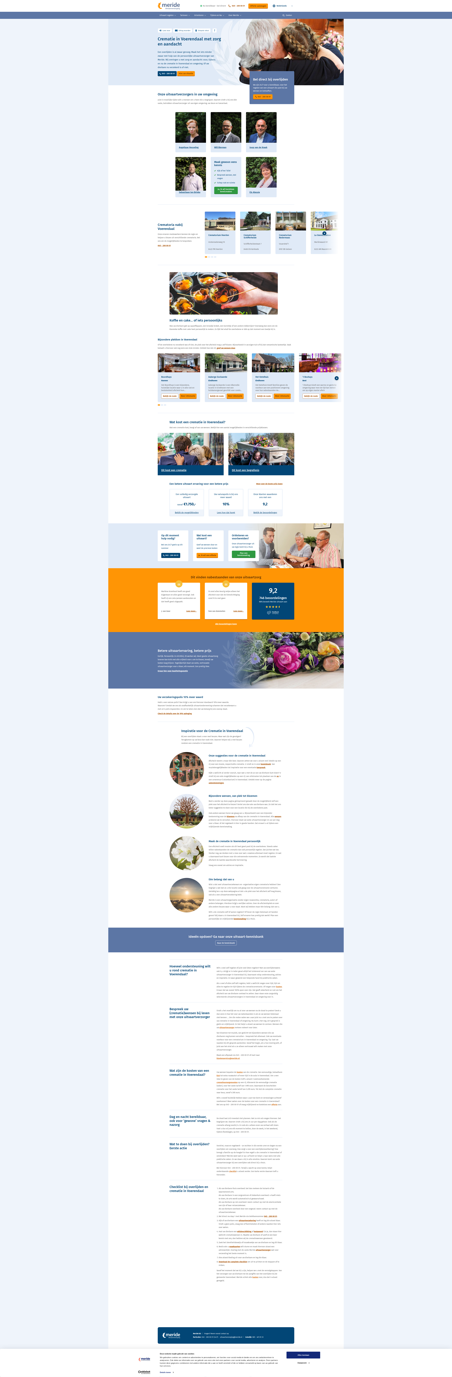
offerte (274, 1104)
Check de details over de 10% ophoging (175, 714)
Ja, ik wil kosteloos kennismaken (226, 190)
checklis (232, 1171)
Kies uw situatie (186, 73)
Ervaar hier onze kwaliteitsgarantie (173, 671)
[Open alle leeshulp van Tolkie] (214, 30)
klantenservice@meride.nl (228, 1058)
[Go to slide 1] (206, 257)
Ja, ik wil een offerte (207, 555)
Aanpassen (302, 1363)
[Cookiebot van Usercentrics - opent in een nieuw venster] (144, 1372)
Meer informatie (188, 396)
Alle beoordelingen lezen (226, 624)
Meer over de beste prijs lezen (269, 484)
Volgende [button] (324, 233)
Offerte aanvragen (258, 6)
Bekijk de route (170, 396)
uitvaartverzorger (226, 1027)
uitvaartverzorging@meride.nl (231, 1337)
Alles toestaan (303, 1355)
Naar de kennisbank (226, 943)
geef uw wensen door (226, 348)
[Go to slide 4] (215, 257)
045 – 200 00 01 (242, 1055)
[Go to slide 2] (209, 257)
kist (218, 1075)
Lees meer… (191, 611)
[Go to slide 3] (212, 257)
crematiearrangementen (227, 1082)
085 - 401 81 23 (257, 1337)
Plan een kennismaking (243, 554)
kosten (279, 987)
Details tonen (165, 1372)
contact (223, 1334)
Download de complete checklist (233, 1262)
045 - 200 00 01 (238, 6)
